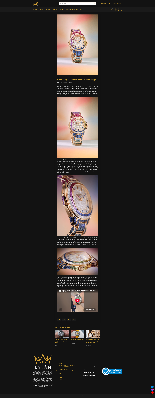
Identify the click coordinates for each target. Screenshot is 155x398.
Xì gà (77, 9)
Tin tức (108, 3)
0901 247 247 (118, 10)
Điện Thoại (35, 9)
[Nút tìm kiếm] (95, 3)
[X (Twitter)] (64, 320)
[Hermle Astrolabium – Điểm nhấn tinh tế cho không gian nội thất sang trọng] (62, 334)
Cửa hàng (114, 3)
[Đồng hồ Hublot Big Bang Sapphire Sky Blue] (77, 334)
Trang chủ (103, 3)
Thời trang (48, 9)
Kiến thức (71, 82)
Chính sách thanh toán (89, 375)
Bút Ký (73, 9)
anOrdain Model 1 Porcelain (92, 339)
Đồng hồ (41, 9)
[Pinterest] (69, 320)
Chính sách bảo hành (89, 372)
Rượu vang (68, 9)
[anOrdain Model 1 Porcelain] (93, 334)
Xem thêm (119, 3)
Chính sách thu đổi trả (89, 367)
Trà (80, 9)
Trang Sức (55, 9)
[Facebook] (59, 320)
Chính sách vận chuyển (89, 369)
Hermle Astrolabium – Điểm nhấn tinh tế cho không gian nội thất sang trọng (61, 341)
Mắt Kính (61, 9)
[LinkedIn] (74, 320)
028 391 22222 (62, 379)
